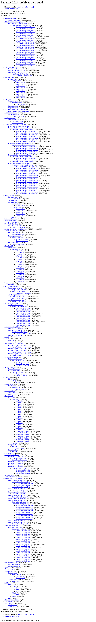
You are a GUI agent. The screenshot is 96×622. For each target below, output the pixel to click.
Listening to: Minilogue (11, 525)
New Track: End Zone (11, 224)
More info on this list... (11, 8)
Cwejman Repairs (9, 118)
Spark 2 (6, 568)
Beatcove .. (8, 283)
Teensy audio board (10, 18)
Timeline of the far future (12, 303)
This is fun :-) (8, 603)
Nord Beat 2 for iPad (10, 477)
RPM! (6, 583)
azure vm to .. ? (9, 453)
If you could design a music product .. (15, 124)
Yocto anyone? (9, 571)
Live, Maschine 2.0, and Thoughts (14, 109)
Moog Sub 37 (8, 396)
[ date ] (32, 7)
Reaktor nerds (8, 384)
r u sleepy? (11, 397)
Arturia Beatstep (9, 391)
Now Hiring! (8, 601)
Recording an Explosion (11, 455)
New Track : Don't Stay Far (12, 67)
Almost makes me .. (10, 113)
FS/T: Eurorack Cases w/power (13, 22)
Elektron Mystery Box (11, 357)
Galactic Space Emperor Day (13, 478)
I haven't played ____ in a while (14, 343)
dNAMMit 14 (8, 246)
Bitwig (6, 377)
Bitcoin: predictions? (10, 231)
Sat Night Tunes (9, 475)
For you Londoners (10, 367)
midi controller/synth (10, 562)
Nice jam (7, 338)
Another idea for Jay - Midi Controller (15, 229)
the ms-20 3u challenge (23, 431)
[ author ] (26, 7)
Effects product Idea (10, 219)
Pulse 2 (6, 337)
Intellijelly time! (9, 77)
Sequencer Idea (9, 195)
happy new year (9, 99)
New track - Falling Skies (12, 327)
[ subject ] (20, 7)
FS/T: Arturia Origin (10, 220)
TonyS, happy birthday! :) (12, 286)
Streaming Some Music (11, 600)
